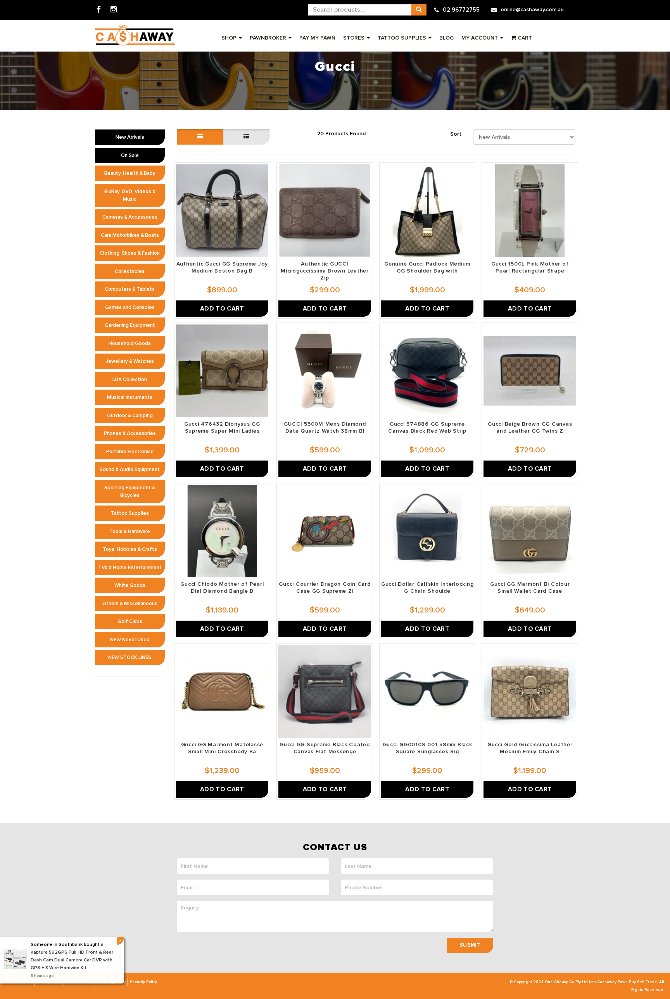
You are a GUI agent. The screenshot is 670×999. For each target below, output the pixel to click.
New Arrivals (130, 137)
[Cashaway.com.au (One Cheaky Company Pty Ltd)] (135, 35)
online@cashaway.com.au (532, 9)
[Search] (419, 10)
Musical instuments (129, 397)
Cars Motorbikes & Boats (130, 235)
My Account (480, 38)
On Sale (130, 155)
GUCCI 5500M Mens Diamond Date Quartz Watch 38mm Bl (325, 427)
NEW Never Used (130, 640)
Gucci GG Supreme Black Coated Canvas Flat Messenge (325, 748)
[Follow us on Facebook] (99, 9)
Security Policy (143, 982)
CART (524, 38)
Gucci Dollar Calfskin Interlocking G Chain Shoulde (427, 587)
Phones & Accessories (130, 433)
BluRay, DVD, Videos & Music (129, 195)
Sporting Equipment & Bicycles (129, 492)
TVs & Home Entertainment (130, 567)
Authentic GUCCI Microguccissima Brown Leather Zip (325, 271)
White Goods (129, 585)
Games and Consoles (130, 307)
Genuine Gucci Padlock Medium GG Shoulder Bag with (427, 267)
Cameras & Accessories (129, 217)
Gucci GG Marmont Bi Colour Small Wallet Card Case (530, 587)
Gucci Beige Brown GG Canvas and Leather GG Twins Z (530, 427)
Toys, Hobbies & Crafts (130, 549)
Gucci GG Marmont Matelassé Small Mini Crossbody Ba (222, 748)
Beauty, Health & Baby (129, 173)
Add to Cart (222, 308)
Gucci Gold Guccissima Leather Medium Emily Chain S (530, 748)
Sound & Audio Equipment (130, 469)
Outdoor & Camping (130, 415)
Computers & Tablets (130, 289)
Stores (354, 38)
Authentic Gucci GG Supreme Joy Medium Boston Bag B (222, 267)
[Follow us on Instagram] (114, 9)
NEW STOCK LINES (129, 657)
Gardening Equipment (130, 325)
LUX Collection (129, 379)
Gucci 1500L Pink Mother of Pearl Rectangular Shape (530, 267)
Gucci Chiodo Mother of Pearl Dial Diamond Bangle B (222, 587)
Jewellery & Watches (130, 361)
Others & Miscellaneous (129, 603)
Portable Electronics (130, 452)
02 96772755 (461, 9)
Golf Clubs (129, 621)
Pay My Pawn (317, 38)
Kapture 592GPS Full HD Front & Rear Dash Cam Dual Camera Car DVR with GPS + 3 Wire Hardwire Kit (72, 960)
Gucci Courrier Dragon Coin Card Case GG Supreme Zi (324, 587)
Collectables (130, 271)
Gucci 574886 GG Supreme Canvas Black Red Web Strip (427, 427)
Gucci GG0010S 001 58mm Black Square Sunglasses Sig (427, 748)
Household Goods (130, 343)
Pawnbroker (269, 38)
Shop (229, 38)
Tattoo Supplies (403, 38)
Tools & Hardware (129, 531)
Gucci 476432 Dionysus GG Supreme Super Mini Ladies (222, 427)
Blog (446, 38)
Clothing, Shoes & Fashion (130, 253)
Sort (455, 134)
